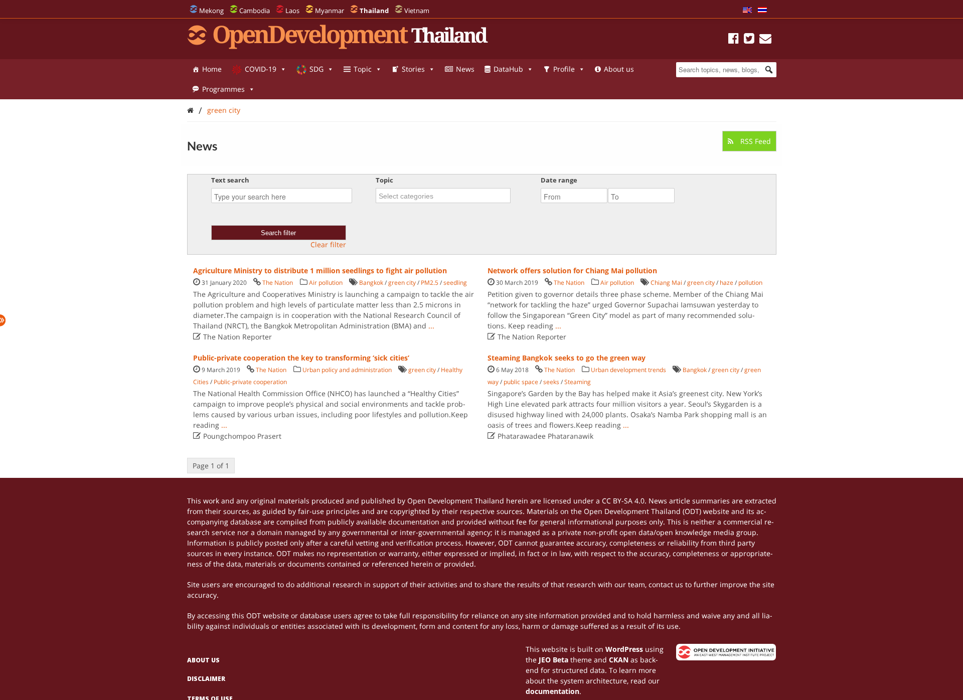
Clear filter (328, 244)
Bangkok (371, 282)
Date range (559, 180)
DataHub (508, 69)
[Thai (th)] (762, 10)
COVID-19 (260, 69)
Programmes (223, 89)
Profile (564, 69)
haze (726, 282)
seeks (551, 382)
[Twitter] (749, 40)
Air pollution (326, 282)
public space (521, 382)
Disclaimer (206, 678)
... (431, 325)
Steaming (577, 382)
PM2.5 (429, 282)
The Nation (277, 282)
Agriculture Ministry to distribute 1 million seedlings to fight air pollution (320, 270)
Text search (230, 180)
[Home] (190, 110)
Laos (292, 10)
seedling (455, 282)
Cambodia (254, 10)
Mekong (211, 10)
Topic (363, 69)
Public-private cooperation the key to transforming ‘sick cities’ (301, 358)
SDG (316, 69)
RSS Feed (754, 141)
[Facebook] (733, 40)
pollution (750, 282)
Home (212, 69)
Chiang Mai (666, 282)
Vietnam (416, 10)
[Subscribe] (765, 40)
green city (223, 110)
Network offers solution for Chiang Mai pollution (572, 270)
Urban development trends (628, 370)
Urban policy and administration (347, 370)
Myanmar (329, 10)
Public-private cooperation (250, 382)
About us (619, 69)
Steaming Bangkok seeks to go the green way (567, 358)
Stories (413, 69)
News (465, 69)
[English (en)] (747, 10)
